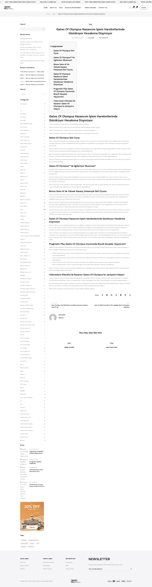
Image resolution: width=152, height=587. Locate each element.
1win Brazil (23, 117)
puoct (22, 387)
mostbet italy (24, 302)
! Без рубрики (23, 104)
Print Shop (23, 384)
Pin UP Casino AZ (25, 351)
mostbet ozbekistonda (27, 308)
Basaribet (23, 196)
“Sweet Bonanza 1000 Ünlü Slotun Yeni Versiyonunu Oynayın (36, 471)
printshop (31, 546)
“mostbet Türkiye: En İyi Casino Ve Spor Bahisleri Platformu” (31, 43)
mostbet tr (23, 315)
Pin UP (22, 335)
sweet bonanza (24, 414)
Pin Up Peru (23, 361)
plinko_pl (22, 377)
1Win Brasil (23, 114)
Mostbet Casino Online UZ (27, 288)
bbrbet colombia (25, 199)
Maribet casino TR (25, 272)
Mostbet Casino (25, 282)
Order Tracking (90, 8)
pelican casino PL (25, 331)
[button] (143, 8)
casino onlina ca (24, 226)
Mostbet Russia (24, 312)
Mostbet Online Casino (26, 305)
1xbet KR (22, 150)
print (37, 543)
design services (33, 540)
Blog (90, 24)
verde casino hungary (26, 424)
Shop (61, 8)
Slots (21, 404)
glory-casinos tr (25, 255)
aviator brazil (24, 183)
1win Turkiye (23, 127)
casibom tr (23, 216)
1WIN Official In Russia (26, 124)
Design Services (24, 249)
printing (23, 546)
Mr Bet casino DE (25, 328)
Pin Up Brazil (23, 348)
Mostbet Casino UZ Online (27, 292)
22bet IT (22, 173)
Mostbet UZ (23, 318)
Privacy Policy (70, 569)
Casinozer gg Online (26, 242)
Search (23, 24)
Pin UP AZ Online (24, 341)
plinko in (22, 374)
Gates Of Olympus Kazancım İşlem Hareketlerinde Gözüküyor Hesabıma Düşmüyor (63, 79)
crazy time (23, 246)
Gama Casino (24, 252)
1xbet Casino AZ (24, 140)
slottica (22, 407)
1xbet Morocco (24, 157)
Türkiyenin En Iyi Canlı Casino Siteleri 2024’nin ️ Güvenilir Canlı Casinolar (37, 486)
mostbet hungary (25, 298)
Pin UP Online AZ (24, 354)
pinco (21, 364)
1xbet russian (24, 163)
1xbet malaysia (24, 153)
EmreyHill (91, 38)
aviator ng (23, 186)
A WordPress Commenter (27, 72)
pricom (32, 543)
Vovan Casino (24, 434)
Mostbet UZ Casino (25, 321)
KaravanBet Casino (25, 262)
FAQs (67, 565)
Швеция (22, 440)
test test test (111, 347)
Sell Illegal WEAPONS (26, 38)
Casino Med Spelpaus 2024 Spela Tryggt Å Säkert (32, 62)
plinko (22, 371)
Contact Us (103, 8)
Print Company (24, 381)
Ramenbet (23, 394)
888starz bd (23, 176)
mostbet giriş (24, 295)
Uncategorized (24, 420)
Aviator (22, 180)
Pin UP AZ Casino (25, 338)
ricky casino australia (26, 397)
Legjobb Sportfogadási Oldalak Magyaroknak (36, 452)
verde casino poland (26, 427)
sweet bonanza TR (25, 417)
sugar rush (23, 410)
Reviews (22, 569)
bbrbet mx (23, 203)
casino (22, 219)
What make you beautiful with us (36, 81)
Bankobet (23, 193)
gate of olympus (123, 154)
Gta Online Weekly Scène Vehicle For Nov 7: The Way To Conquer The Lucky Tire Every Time (32, 55)
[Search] (43, 94)
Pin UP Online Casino (26, 358)
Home (46, 8)
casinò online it (24, 232)
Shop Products (24, 565)
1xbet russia (23, 160)
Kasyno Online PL (25, 265)
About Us (53, 8)
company (24, 540)
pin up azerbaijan (25, 345)
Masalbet (23, 275)
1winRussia (23, 133)
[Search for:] (33, 94)
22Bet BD (22, 170)
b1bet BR (22, 190)
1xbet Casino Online (25, 143)
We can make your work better (35, 75)
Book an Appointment (73, 8)
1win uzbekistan (24, 130)
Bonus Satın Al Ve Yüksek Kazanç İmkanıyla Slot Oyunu (63, 67)
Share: (97, 295)
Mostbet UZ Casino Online (27, 325)
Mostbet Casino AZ (25, 285)
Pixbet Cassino (24, 368)
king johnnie (23, 269)
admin (22, 75)
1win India (22, 120)
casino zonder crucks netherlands (30, 236)
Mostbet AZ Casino (25, 279)
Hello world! (69, 347)
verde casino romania (26, 430)
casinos (22, 239)
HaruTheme (23, 259)
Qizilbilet (22, 391)
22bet (22, 166)
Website (61, 318)
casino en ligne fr (25, 222)
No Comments (103, 38)
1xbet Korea (23, 147)
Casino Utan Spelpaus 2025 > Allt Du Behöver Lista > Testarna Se (30, 49)
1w (21, 110)
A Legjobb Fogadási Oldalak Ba (35, 462)
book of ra (23, 213)
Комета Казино (24, 437)
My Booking (46, 565)
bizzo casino (23, 206)
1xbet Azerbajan (24, 137)
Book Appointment (48, 562)
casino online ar (24, 229)
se (21, 401)
